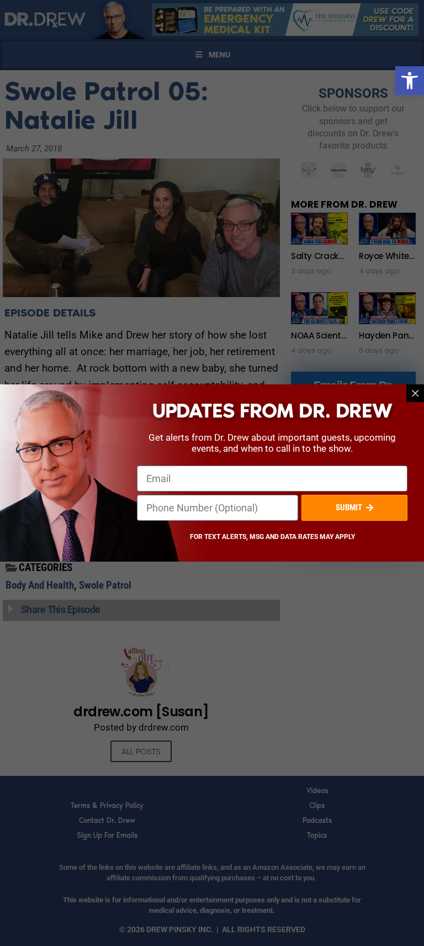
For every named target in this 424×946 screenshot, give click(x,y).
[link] (409, 80)
